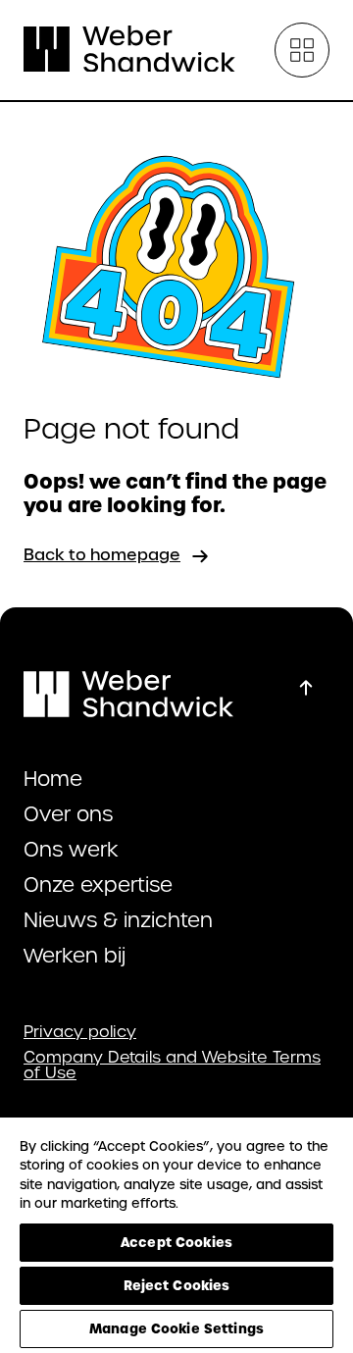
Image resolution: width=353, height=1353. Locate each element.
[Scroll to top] (305, 687)
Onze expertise (98, 885)
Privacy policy (80, 1032)
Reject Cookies (177, 1285)
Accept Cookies (176, 1242)
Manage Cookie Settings (176, 1328)
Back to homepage (102, 555)
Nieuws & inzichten (118, 920)
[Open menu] (302, 50)
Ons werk (71, 849)
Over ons (68, 814)
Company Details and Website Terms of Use (172, 1065)
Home (53, 779)
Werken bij (75, 955)
